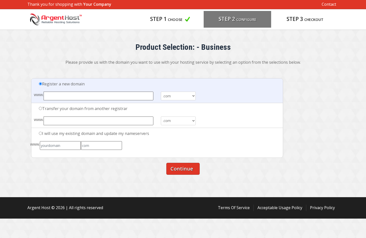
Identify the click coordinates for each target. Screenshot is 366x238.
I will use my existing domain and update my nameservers (95, 133)
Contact (329, 4)
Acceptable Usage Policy (279, 207)
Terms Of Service (234, 207)
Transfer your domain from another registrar (84, 108)
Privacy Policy (322, 207)
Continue (183, 168)
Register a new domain (63, 84)
